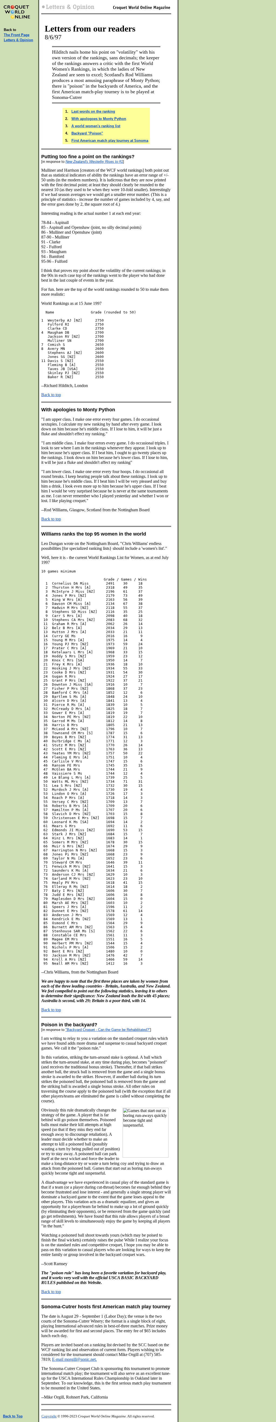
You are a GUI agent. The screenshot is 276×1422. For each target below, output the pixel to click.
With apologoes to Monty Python (98, 119)
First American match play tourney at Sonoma (109, 141)
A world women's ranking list (95, 126)
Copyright (49, 1416)
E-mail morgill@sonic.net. (74, 1359)
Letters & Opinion (18, 40)
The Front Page (16, 35)
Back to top (51, 394)
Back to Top (13, 1416)
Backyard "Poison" (87, 133)
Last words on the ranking (93, 111)
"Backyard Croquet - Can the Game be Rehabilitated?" (107, 1030)
